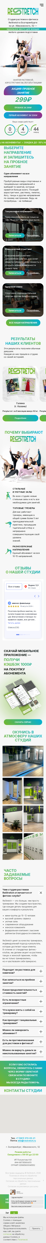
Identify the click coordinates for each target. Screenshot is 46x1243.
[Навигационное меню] (41, 5)
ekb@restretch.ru (27, 1140)
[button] (23, 115)
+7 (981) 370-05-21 (25, 1138)
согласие (7, 1234)
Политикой (22, 1239)
